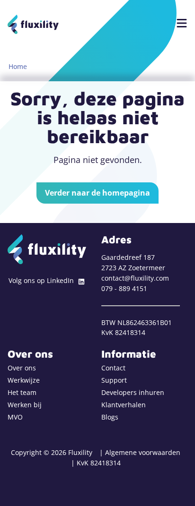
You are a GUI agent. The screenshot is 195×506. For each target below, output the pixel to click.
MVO (15, 416)
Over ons (22, 367)
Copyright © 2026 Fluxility (51, 452)
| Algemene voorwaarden (139, 452)
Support (114, 380)
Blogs (109, 416)
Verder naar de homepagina (97, 193)
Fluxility (33, 24)
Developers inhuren (132, 392)
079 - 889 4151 (124, 288)
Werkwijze (24, 380)
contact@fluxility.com (135, 278)
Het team (22, 392)
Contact (113, 367)
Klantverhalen (123, 404)
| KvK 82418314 (96, 462)
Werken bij (25, 404)
